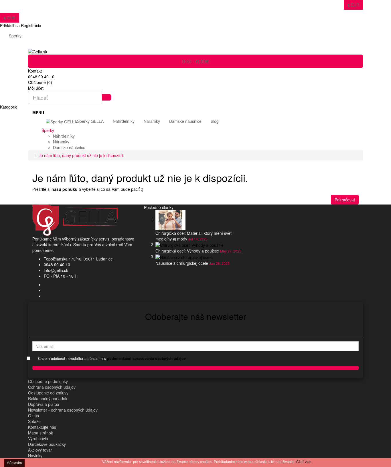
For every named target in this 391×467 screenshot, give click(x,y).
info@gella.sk (56, 270)
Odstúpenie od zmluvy (48, 393)
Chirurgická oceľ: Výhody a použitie (187, 251)
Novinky (35, 455)
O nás (33, 415)
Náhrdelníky (64, 136)
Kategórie (8, 107)
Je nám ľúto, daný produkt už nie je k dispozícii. (81, 155)
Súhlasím (14, 463)
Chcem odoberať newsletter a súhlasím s (112, 358)
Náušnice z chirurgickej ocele (181, 263)
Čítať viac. (304, 462)
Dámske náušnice (69, 147)
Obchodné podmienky (48, 381)
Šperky (15, 36)
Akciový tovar (40, 450)
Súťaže (34, 421)
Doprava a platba (43, 404)
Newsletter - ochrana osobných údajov (63, 410)
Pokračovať (345, 200)
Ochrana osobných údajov (52, 387)
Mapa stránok (40, 433)
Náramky (61, 142)
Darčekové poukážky (47, 444)
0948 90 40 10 (57, 264)
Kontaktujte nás (42, 427)
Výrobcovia (38, 438)
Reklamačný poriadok (47, 398)
